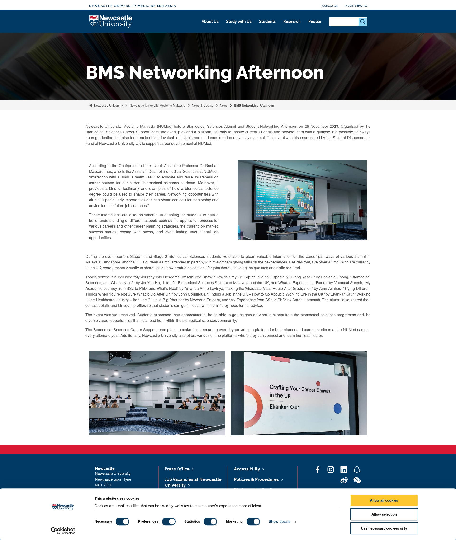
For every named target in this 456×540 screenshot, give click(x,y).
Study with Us (239, 21)
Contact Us (330, 5)
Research (292, 21)
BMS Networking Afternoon (254, 105)
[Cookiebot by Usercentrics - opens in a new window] (63, 530)
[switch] (169, 521)
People (314, 21)
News (224, 105)
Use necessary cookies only (384, 528)
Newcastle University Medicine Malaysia (132, 6)
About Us (210, 21)
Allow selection (384, 514)
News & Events (356, 5)
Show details (279, 522)
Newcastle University (108, 105)
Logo (111, 21)
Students (267, 21)
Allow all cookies (384, 500)
